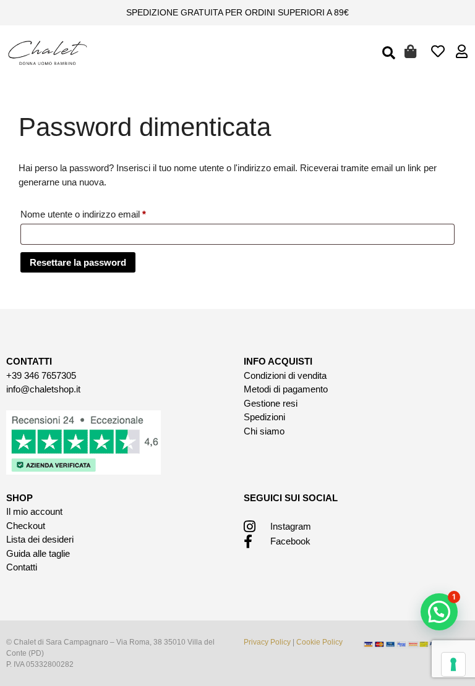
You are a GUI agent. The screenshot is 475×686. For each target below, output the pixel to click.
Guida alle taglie (38, 553)
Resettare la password (78, 262)
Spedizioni (264, 417)
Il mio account (34, 511)
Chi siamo (264, 431)
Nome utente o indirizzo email (101, 212)
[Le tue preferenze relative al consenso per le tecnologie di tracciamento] (453, 664)
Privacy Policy (267, 642)
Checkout (25, 525)
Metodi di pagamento (286, 389)
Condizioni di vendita (285, 375)
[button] (388, 53)
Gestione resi (270, 403)
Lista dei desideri (40, 539)
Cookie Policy (319, 642)
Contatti (21, 567)
